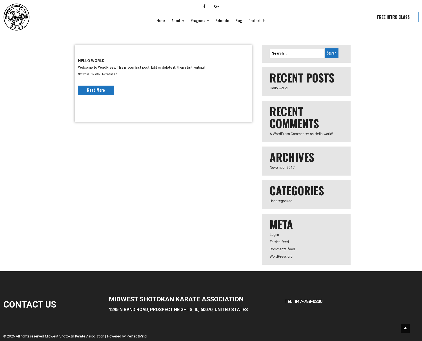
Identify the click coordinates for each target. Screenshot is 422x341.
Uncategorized (281, 201)
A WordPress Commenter (289, 134)
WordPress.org (281, 256)
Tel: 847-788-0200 (303, 301)
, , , (178, 309)
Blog (238, 20)
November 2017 (282, 167)
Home (161, 20)
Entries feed (279, 242)
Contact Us (257, 20)
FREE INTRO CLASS (393, 17)
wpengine (111, 74)
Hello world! (92, 60)
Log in (274, 235)
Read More (96, 90)
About (176, 20)
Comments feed (282, 249)
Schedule (222, 20)
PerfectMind (137, 336)
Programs (198, 20)
